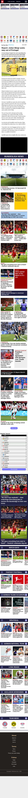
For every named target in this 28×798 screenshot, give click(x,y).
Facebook (14, 762)
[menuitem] (3, 1)
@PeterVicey (11, 44)
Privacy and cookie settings (14, 753)
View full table (14, 469)
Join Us (14, 742)
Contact (14, 740)
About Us (14, 737)
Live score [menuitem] (11, 1)
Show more (14, 428)
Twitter (14, 760)
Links (14, 766)
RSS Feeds (14, 764)
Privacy (14, 751)
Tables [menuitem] (18, 1)
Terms (14, 749)
